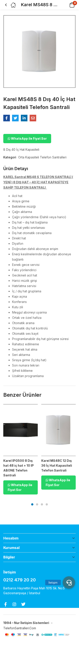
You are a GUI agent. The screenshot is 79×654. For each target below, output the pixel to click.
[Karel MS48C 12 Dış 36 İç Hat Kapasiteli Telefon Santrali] (58, 430)
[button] (66, 5)
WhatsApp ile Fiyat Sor (28, 138)
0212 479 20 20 (19, 580)
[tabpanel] (21, 451)
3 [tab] (42, 504)
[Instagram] (14, 604)
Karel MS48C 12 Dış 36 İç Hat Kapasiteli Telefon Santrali (56, 465)
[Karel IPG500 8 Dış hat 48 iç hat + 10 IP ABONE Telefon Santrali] (20, 430)
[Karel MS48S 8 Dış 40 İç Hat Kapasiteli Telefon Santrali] (6, 118)
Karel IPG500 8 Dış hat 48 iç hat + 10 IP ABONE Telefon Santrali (18, 468)
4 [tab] (47, 504)
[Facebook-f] (5, 604)
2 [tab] (37, 504)
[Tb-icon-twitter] (23, 604)
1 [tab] (32, 504)
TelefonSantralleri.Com (20, 628)
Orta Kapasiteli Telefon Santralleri (42, 157)
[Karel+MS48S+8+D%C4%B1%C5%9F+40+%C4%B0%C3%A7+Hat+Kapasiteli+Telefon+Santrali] (15, 118)
